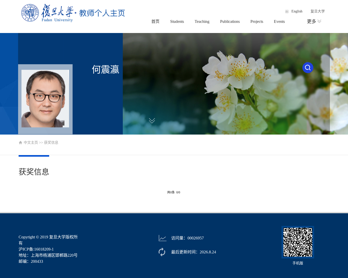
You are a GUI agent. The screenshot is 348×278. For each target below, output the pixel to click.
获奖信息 (51, 142)
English (296, 11)
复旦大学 (318, 11)
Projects (256, 21)
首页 (155, 21)
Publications (230, 21)
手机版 (297, 263)
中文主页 (31, 142)
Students (177, 21)
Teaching (202, 21)
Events (279, 21)
